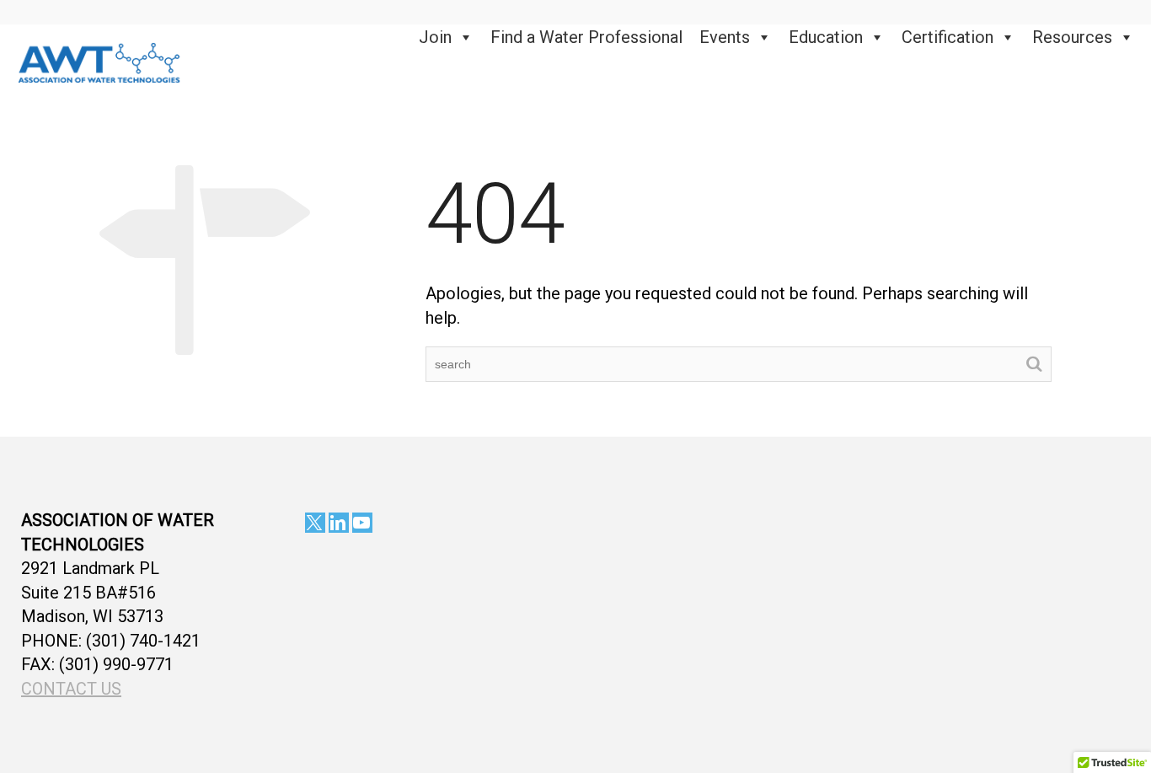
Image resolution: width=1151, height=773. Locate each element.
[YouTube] (362, 523)
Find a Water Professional (586, 37)
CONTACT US (71, 689)
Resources (1072, 37)
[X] (315, 523)
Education (826, 37)
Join (435, 37)
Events (724, 37)
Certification (947, 37)
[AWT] (99, 61)
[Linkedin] (339, 523)
